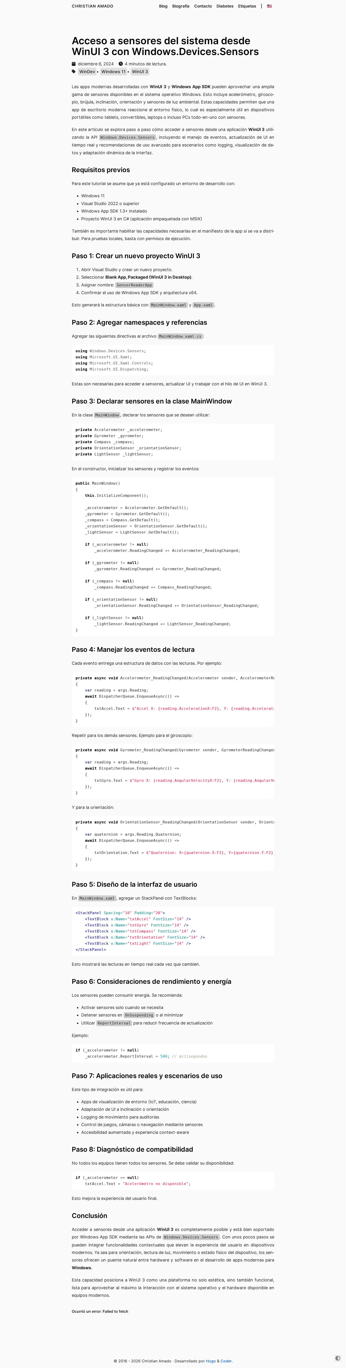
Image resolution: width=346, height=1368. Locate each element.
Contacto (203, 6)
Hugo (211, 1361)
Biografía (180, 6)
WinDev (87, 71)
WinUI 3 (140, 71)
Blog (163, 6)
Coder (226, 1361)
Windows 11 (113, 71)
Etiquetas (247, 6)
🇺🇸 (269, 6)
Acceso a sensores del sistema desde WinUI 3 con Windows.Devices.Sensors (165, 46)
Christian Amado (92, 6)
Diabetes (225, 6)
